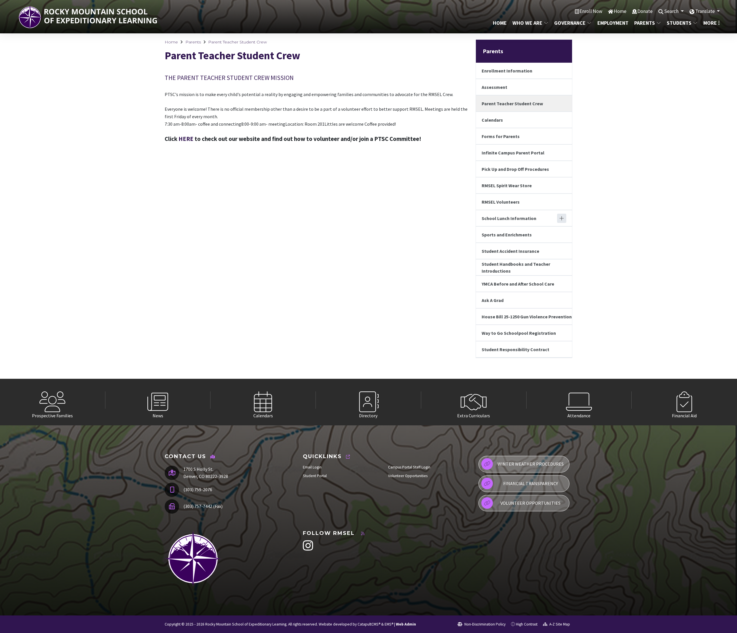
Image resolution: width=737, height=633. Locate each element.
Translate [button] (705, 11)
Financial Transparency (530, 483)
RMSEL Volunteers (501, 202)
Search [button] (671, 11)
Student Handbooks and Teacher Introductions (516, 267)
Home (620, 11)
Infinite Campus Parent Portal (513, 153)
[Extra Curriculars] (474, 400)
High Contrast (526, 624)
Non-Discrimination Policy (485, 624)
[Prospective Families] (52, 400)
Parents (644, 23)
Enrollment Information (507, 71)
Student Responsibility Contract (515, 349)
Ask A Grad (493, 300)
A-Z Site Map (559, 624)
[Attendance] (579, 400)
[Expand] (561, 218)
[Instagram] (308, 548)
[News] (158, 400)
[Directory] (368, 400)
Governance (570, 23)
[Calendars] (263, 400)
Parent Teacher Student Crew (237, 42)
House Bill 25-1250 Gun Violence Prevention (527, 317)
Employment (612, 23)
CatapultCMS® (369, 624)
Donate (645, 11)
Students (679, 23)
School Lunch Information (509, 218)
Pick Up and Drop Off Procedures (515, 169)
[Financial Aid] (684, 400)
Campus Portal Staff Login (409, 467)
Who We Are (527, 23)
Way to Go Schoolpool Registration (519, 333)
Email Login (312, 467)
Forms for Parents (501, 136)
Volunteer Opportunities (408, 475)
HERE (185, 139)
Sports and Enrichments (507, 235)
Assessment (494, 87)
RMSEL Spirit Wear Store (507, 185)
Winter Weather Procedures (530, 464)
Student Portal (315, 475)
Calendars (492, 120)
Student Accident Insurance (510, 251)
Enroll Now (591, 11)
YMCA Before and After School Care (518, 284)
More (710, 23)
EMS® (389, 624)
